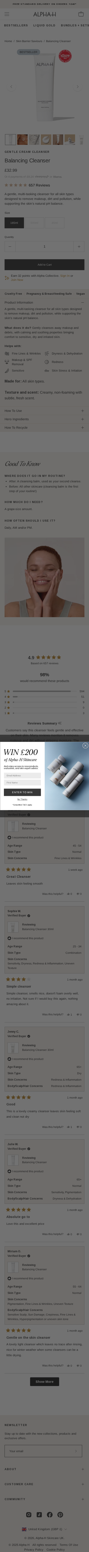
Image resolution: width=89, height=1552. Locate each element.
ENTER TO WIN (22, 792)
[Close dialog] (85, 745)
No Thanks (22, 799)
